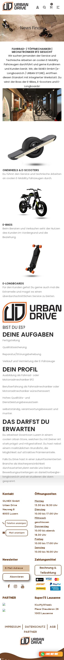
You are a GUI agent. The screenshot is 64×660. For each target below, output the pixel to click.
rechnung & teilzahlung (48, 570)
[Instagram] (15, 586)
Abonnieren (17, 577)
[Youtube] (22, 586)
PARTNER (30, 632)
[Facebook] (9, 586)
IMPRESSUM (13, 627)
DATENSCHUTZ (35, 627)
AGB (53, 627)
